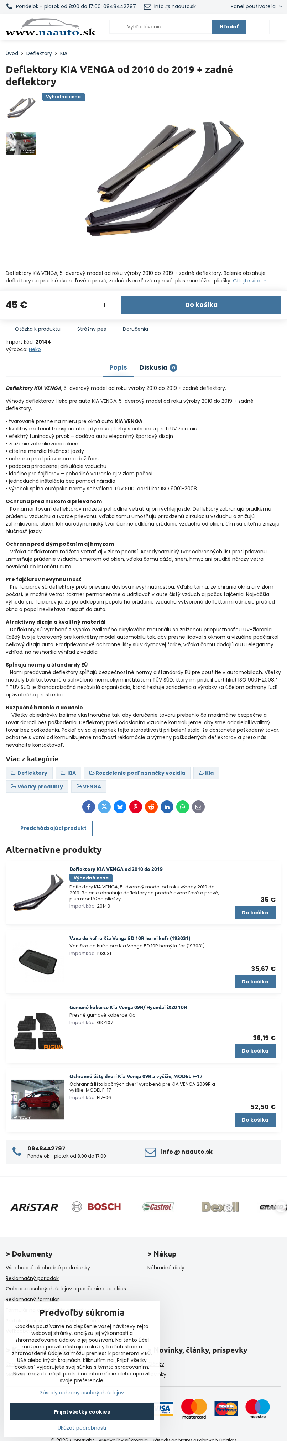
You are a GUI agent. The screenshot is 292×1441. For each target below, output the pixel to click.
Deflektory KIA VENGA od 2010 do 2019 (116, 869)
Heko (35, 349)
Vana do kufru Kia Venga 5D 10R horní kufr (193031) (130, 938)
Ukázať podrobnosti (82, 1428)
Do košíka (201, 305)
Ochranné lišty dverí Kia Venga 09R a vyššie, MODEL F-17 (136, 1076)
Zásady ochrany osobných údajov (82, 1392)
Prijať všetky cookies (82, 1411)
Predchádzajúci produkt (53, 828)
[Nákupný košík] (260, 27)
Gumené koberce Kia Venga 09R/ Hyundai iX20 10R (128, 1007)
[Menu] (278, 27)
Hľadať (229, 26)
